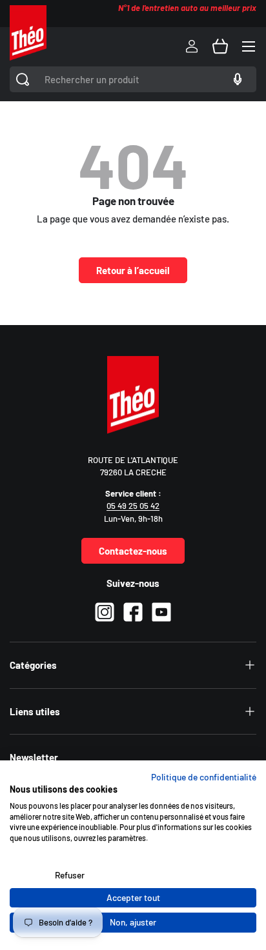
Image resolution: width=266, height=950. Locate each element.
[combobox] (133, 79)
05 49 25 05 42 (133, 505)
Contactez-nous (133, 551)
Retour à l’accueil (133, 270)
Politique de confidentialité (203, 776)
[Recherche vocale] (236, 79)
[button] (220, 46)
